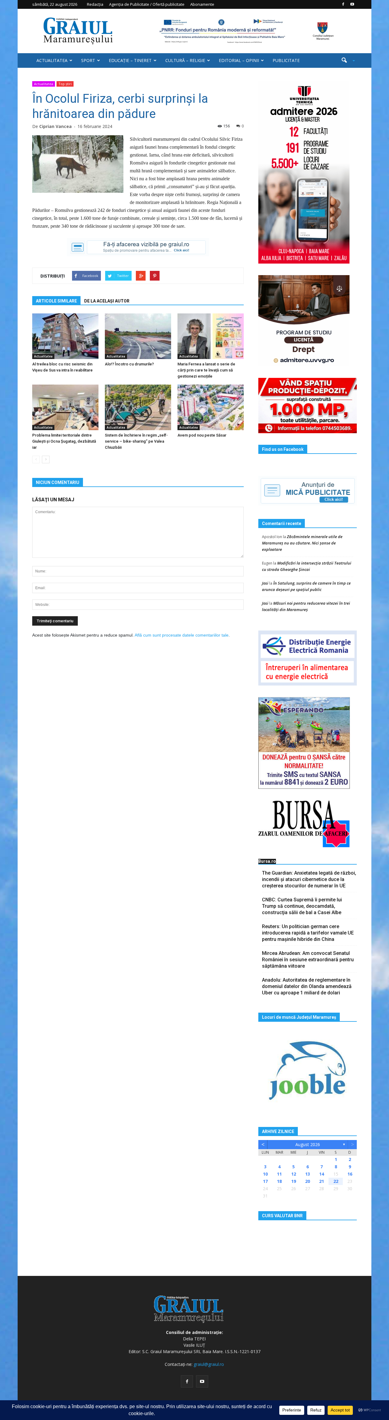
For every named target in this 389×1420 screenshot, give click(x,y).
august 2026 (307, 1144)
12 (293, 1174)
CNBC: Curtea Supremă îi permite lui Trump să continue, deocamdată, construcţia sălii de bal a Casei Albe (302, 906)
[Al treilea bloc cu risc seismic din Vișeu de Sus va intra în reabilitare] (65, 336)
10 (265, 1174)
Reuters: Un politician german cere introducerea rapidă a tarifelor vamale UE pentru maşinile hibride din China (308, 933)
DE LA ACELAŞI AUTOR (106, 301)
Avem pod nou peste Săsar (201, 435)
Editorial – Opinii (239, 60)
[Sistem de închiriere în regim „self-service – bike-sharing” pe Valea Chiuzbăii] (138, 407)
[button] (346, 60)
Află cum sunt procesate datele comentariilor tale (182, 635)
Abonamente (202, 4)
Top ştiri (65, 83)
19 (293, 1181)
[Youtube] (352, 4)
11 (279, 1174)
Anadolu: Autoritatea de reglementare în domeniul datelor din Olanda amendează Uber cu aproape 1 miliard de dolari (307, 986)
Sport (88, 60)
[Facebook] (343, 4)
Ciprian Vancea (55, 126)
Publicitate (286, 60)
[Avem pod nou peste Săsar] (210, 407)
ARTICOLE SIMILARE (56, 301)
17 (265, 1181)
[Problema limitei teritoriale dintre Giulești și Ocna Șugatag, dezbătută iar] (65, 407)
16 (349, 1174)
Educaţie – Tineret (130, 60)
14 (321, 1174)
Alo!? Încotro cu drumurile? (129, 364)
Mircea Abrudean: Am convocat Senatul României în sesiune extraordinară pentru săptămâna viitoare (308, 959)
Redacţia (95, 4)
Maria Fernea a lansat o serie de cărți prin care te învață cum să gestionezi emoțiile (206, 370)
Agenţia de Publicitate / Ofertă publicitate (146, 4)
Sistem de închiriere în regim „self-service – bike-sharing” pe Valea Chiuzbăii (136, 441)
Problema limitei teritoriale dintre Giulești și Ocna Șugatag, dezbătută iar (64, 441)
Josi (265, 583)
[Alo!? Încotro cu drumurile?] (138, 336)
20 (307, 1181)
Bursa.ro (267, 861)
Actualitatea (51, 60)
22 (335, 1181)
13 (307, 1174)
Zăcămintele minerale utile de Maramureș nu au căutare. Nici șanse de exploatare (302, 543)
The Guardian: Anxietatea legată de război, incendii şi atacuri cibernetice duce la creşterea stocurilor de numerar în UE (309, 879)
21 (321, 1181)
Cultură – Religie (185, 60)
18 (279, 1181)
